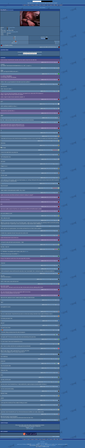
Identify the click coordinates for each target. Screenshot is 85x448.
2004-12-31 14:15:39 (50, 201)
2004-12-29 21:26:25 (51, 117)
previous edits (30, 428)
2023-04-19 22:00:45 (50, 419)
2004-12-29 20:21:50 (50, 91)
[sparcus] (58, 256)
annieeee (56, 273)
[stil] (58, 117)
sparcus (56, 256)
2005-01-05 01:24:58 (49, 249)
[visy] (58, 391)
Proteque (56, 330)
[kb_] (58, 299)
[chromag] (58, 400)
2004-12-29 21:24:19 (50, 113)
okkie (57, 334)
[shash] (58, 168)
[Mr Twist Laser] (58, 140)
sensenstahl (35, 2)
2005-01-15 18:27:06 (50, 311)
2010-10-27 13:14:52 (49, 400)
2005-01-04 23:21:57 (50, 230)
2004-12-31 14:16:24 (50, 211)
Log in (24, 5)
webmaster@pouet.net (47, 445)
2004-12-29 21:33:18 (50, 122)
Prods (28, 5)
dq (57, 325)
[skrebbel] (58, 163)
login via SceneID (32, 434)
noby (57, 368)
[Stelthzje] (58, 249)
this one (26, 251)
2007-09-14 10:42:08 (50, 348)
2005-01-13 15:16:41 (50, 295)
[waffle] (58, 414)
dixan (57, 159)
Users (40, 5)
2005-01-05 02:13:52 (49, 256)
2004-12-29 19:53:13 (50, 62)
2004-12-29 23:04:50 (50, 128)
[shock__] (58, 354)
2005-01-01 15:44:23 (50, 215)
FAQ (57, 5)
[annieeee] (58, 273)
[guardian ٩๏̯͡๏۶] (58, 409)
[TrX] (58, 73)
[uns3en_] (58, 84)
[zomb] (58, 122)
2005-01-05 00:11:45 (50, 235)
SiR (57, 363)
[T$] (58, 320)
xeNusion (56, 103)
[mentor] (58, 235)
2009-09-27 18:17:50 (49, 386)
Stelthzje (56, 249)
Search (50, 5)
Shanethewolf (55, 150)
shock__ (56, 354)
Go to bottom (42, 7)
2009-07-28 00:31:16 (50, 372)
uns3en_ (56, 84)
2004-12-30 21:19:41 (49, 183)
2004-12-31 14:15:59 (50, 206)
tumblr (33, 54)
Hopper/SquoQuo (54, 279)
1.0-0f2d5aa (23, 444)
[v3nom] (58, 348)
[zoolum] (58, 395)
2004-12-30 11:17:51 (49, 154)
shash (57, 168)
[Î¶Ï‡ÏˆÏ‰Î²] (58, 183)
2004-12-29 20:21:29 (49, 84)
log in (54, 436)
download (57, 41)
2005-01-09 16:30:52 (49, 273)
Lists (47, 5)
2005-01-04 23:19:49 (45, 226)
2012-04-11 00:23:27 (49, 404)
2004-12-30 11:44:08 (50, 159)
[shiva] (58, 173)
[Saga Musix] (58, 377)
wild (8, 28)
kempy (56, 311)
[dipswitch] (58, 145)
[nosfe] (1, 45)
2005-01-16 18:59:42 (50, 316)
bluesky (36, 54)
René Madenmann (54, 226)
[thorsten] (58, 244)
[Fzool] (58, 215)
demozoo (57, 42)
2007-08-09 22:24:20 (49, 343)
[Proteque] (58, 330)
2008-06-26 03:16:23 (47, 358)
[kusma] (58, 265)
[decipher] (58, 386)
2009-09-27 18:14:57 (47, 381)
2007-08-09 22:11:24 (51, 339)
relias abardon (55, 358)
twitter (26, 54)
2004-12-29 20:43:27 (50, 108)
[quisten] (58, 192)
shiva (57, 173)
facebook (23, 54)
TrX (57, 73)
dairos (57, 220)
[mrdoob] (58, 132)
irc (67, 444)
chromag (56, 400)
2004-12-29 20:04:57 (51, 73)
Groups (32, 5)
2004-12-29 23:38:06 (51, 136)
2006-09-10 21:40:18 (51, 325)
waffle (57, 414)
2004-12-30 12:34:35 (49, 163)
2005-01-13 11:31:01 (47, 283)
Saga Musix (55, 377)
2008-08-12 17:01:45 (50, 363)
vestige (56, 372)
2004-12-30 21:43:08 (50, 192)
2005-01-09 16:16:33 (50, 268)
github (54, 445)
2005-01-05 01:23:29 (49, 244)
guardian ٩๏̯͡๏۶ (55, 409)
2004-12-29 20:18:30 (50, 79)
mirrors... (57, 43)
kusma (56, 265)
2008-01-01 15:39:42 (49, 354)
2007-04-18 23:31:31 (49, 330)
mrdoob (56, 132)
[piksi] (58, 339)
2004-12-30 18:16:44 (50, 177)
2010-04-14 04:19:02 (50, 395)
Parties (36, 5)
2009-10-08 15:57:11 (51, 391)
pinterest (30, 54)
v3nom (56, 348)
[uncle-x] (58, 91)
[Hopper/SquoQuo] (58, 279)
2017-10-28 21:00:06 (47, 409)
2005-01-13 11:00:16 (46, 279)
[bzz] (58, 136)
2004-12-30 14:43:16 (50, 173)
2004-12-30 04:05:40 (47, 150)
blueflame (56, 154)
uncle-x (56, 91)
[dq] (58, 325)
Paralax (56, 404)
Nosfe (9, 10)
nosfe (3, 45)
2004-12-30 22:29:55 (50, 197)
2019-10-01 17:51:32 (50, 414)
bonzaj (56, 316)
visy (57, 391)
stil (57, 117)
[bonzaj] (58, 316)
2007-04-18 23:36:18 (50, 334)
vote (40, 2)
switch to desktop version (42, 443)
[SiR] (58, 363)
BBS (54, 5)
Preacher (56, 343)
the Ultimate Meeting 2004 (12, 31)
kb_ (57, 299)
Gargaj (56, 68)
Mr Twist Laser (55, 140)
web (12, 10)
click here (31, 427)
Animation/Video (11, 27)
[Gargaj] (58, 68)
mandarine (33, 444)
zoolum (56, 395)
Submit (60, 5)
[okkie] (58, 334)
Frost (57, 419)
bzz (57, 136)
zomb (57, 122)
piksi (57, 339)
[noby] (58, 368)
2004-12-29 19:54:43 (50, 68)
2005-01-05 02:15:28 (50, 260)
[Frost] (58, 419)
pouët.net (19, 444)
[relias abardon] (58, 358)
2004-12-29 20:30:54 (49, 103)
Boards (43, 5)
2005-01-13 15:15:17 (50, 289)
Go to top (42, 441)
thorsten (56, 244)
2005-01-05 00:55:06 (50, 239)
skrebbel (56, 163)
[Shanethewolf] (58, 150)
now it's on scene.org (5, 199)
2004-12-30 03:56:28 (49, 145)
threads (40, 54)
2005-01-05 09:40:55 (50, 265)
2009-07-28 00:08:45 (51, 368)
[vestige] (58, 372)
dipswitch (56, 145)
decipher (56, 386)
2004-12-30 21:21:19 (47, 188)
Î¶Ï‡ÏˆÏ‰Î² (56, 183)
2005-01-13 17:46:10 (51, 304)
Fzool (57, 215)
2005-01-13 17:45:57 (51, 299)
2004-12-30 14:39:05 (50, 168)
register (57, 436)
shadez (56, 177)
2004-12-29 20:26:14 (50, 99)
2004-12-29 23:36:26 (50, 132)
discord (63, 444)
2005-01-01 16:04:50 (50, 220)
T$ (57, 320)
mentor (56, 235)
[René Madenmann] (58, 226)
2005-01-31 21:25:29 (51, 320)
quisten (56, 192)
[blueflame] (58, 154)
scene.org (42, 444)
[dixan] (58, 159)
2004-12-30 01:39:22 (47, 140)
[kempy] (58, 311)
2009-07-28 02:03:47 (48, 377)
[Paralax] (58, 404)
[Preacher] (58, 343)
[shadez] (58, 177)
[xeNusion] (58, 103)
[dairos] (58, 220)
